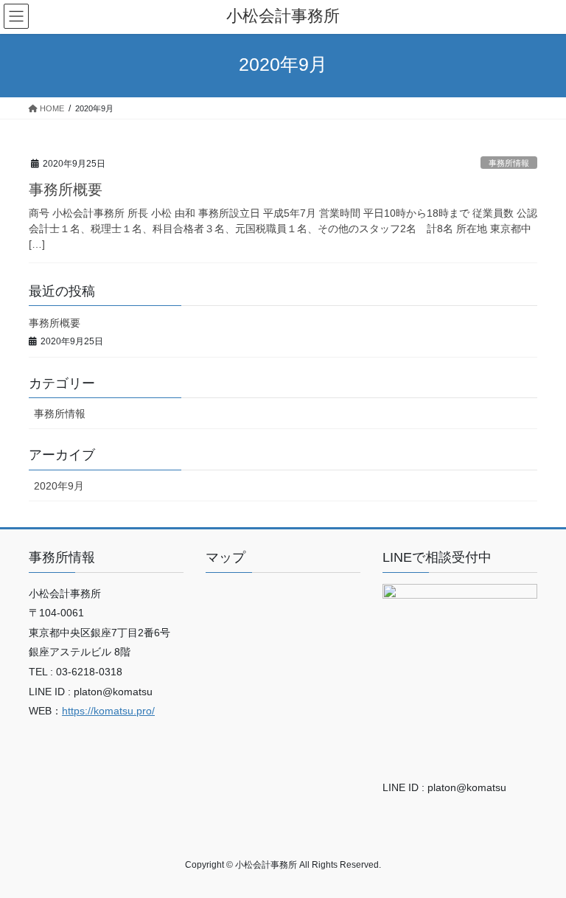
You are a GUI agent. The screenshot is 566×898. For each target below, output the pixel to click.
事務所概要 (65, 189)
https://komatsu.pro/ (108, 711)
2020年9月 (59, 486)
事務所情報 (509, 163)
